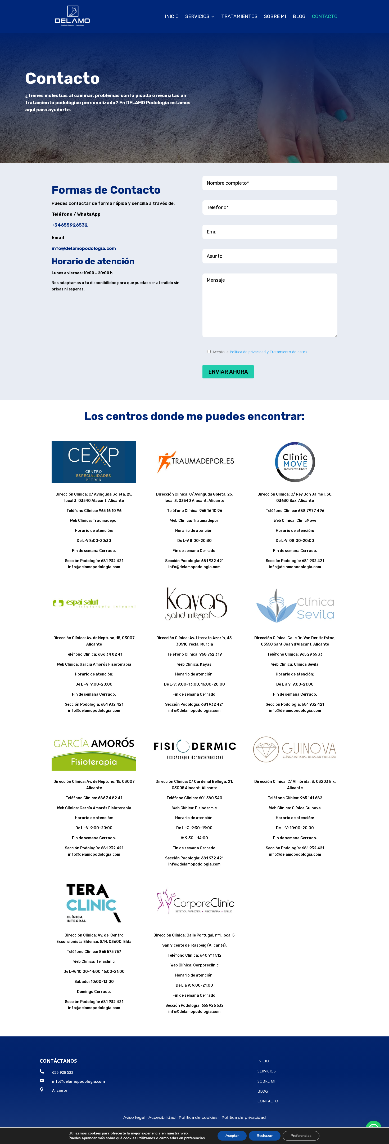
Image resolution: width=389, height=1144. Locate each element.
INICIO (172, 17)
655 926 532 (62, 1072)
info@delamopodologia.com (84, 248)
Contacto (324, 17)
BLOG (262, 1091)
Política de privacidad (243, 1117)
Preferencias (301, 1135)
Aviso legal (134, 1117)
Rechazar (265, 1135)
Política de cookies (198, 1117)
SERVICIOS (266, 1071)
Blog (299, 17)
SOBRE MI (266, 1081)
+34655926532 (70, 225)
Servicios (197, 17)
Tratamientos (239, 17)
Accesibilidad (162, 1117)
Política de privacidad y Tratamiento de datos (268, 351)
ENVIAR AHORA (228, 372)
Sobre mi (275, 17)
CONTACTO (267, 1100)
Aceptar (232, 1135)
